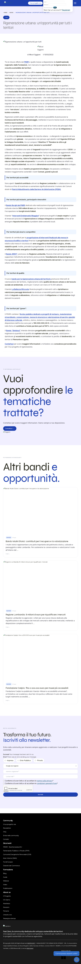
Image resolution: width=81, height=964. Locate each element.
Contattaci (9, 344)
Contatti (6, 839)
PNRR (26, 62)
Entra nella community (11, 835)
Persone (6, 911)
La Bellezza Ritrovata (20, 289)
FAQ (4, 832)
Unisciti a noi (7, 915)
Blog (4, 873)
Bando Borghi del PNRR (15, 205)
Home (5, 12)
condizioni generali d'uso (47, 783)
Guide (5, 877)
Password (46, 4)
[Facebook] (62, 958)
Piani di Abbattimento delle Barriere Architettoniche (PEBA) (36, 189)
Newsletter (7, 828)
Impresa (10, 760)
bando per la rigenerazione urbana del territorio (31, 279)
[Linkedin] (65, 958)
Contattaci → (9, 428)
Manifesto (6, 903)
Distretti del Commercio (11, 866)
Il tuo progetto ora (9, 824)
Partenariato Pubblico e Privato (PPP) (16, 851)
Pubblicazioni (7, 888)
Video (5, 884)
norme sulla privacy (44, 781)
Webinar (6, 881)
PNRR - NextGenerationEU (12, 847)
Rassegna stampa (9, 918)
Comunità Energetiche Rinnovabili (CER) (17, 854)
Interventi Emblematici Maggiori (25, 216)
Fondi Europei (8, 862)
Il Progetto (7, 896)
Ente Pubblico (25, 760)
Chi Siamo (6, 900)
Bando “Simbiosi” (13, 331)
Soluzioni (6, 907)
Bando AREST (11, 254)
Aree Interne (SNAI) (10, 858)
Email (45, 1)
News (11, 12)
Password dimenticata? (48, 7)
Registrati (66, 10)
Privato (40, 760)
